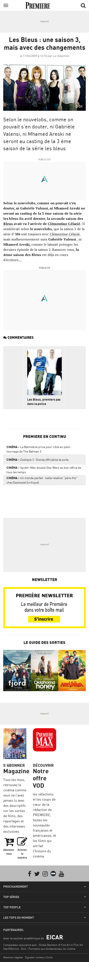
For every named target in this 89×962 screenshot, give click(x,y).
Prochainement (15, 886)
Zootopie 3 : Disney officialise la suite (37, 459)
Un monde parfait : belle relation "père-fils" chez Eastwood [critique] (42, 480)
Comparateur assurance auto (20, 944)
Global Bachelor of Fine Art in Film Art (61, 944)
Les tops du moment (18, 917)
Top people (12, 907)
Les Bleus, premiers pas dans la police (43, 402)
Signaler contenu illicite (38, 957)
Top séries (11, 897)
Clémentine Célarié (64, 234)
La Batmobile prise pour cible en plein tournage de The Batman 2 (38, 449)
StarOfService (11, 948)
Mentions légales (13, 957)
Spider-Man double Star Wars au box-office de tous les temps (43, 470)
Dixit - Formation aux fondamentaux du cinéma (48, 948)
